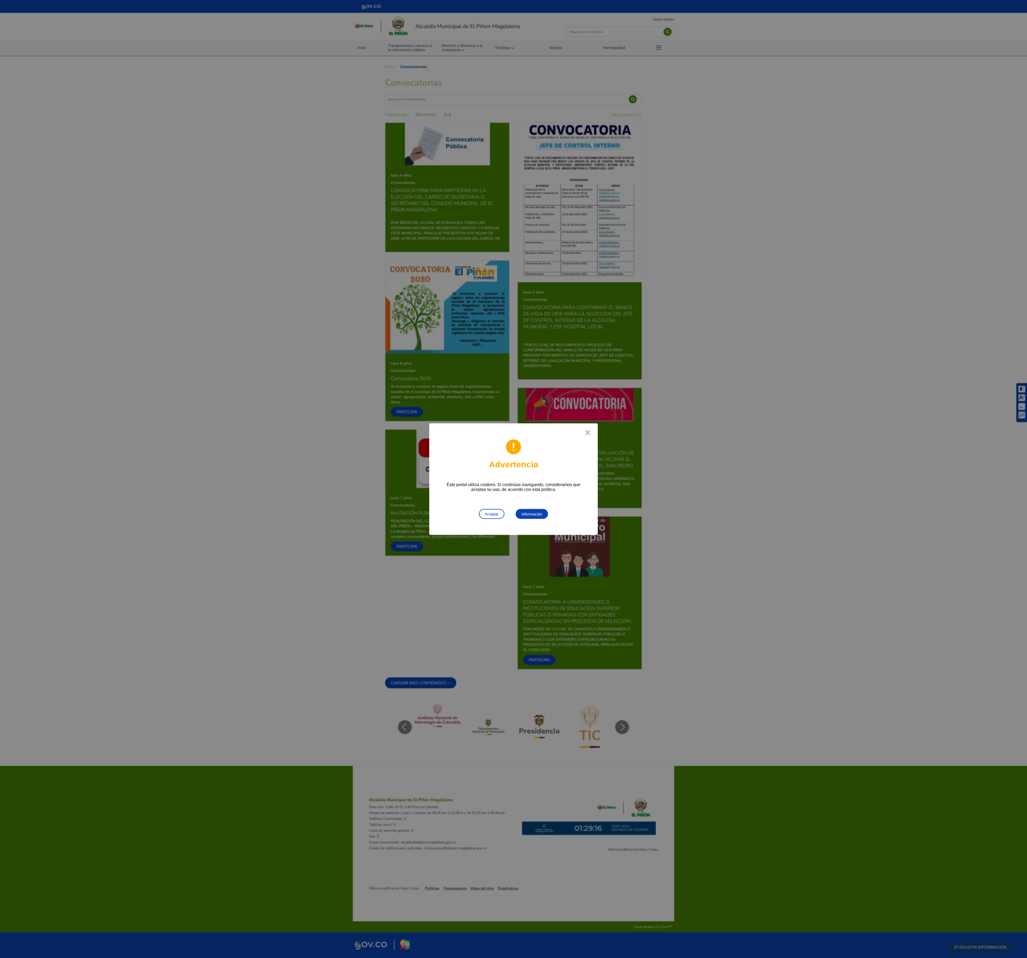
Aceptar (492, 514)
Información (532, 514)
